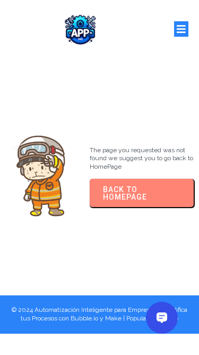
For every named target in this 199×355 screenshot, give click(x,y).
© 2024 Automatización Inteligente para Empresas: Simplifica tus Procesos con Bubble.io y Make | (99, 314)
